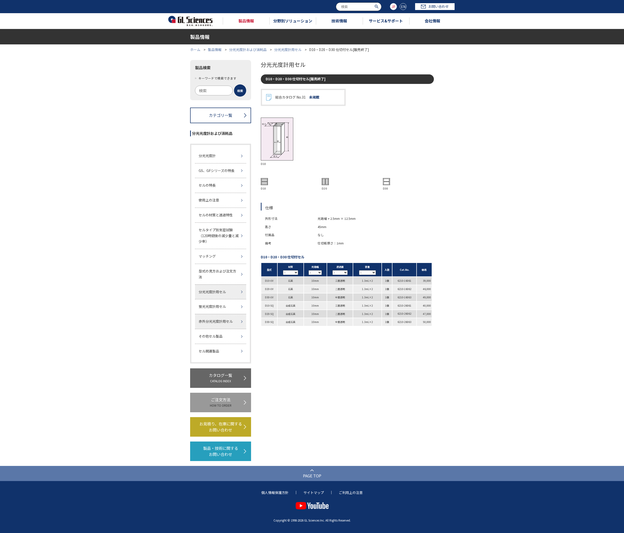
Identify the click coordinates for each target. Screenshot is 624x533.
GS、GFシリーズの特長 (216, 170)
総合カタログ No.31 (297, 97)
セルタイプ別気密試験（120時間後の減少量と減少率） (219, 235)
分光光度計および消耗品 (248, 49)
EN (403, 6)
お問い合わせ (438, 6)
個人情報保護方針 (275, 492)
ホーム (195, 49)
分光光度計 (207, 155)
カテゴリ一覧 (220, 115)
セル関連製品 (209, 351)
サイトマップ (313, 492)
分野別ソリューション (292, 21)
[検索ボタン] (377, 6)
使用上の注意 (209, 200)
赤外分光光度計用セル (216, 321)
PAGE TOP (312, 476)
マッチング (207, 256)
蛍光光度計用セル (212, 306)
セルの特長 (207, 185)
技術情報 (339, 21)
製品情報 (246, 21)
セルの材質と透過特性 (216, 214)
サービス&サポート (386, 21)
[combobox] (358, 6)
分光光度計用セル (288, 49)
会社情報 (432, 21)
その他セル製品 (211, 336)
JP (393, 6)
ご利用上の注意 (351, 492)
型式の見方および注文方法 (217, 274)
